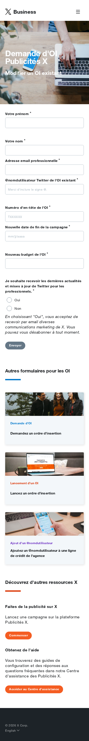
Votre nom (15, 140)
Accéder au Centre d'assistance (34, 689)
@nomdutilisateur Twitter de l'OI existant (41, 180)
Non (17, 308)
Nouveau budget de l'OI (26, 254)
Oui (17, 300)
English (11, 731)
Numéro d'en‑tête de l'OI (28, 207)
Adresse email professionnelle (32, 160)
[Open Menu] (78, 12)
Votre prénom (18, 113)
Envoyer (15, 345)
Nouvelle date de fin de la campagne (37, 226)
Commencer (18, 635)
